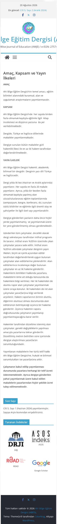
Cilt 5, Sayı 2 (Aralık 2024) (33, 10)
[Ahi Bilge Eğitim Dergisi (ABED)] (7, 57)
